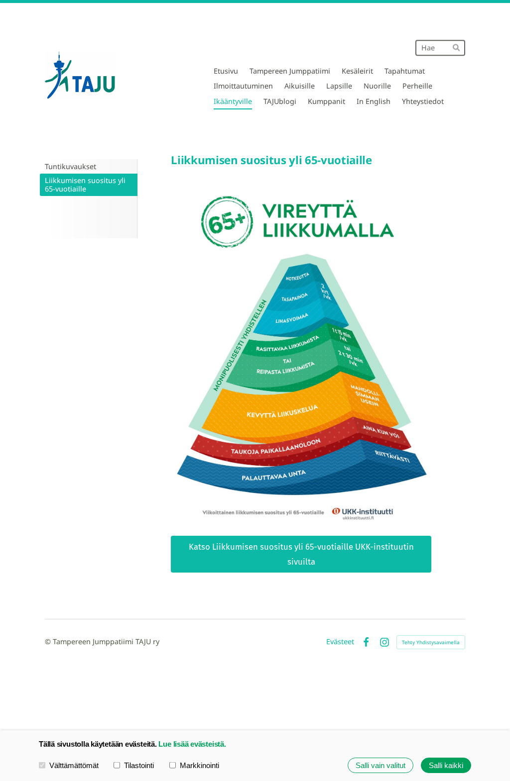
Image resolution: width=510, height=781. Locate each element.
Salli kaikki (446, 765)
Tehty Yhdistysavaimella (431, 642)
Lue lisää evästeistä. (192, 744)
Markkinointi (199, 765)
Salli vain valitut (380, 765)
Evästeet (340, 641)
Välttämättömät (74, 765)
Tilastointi (139, 765)
